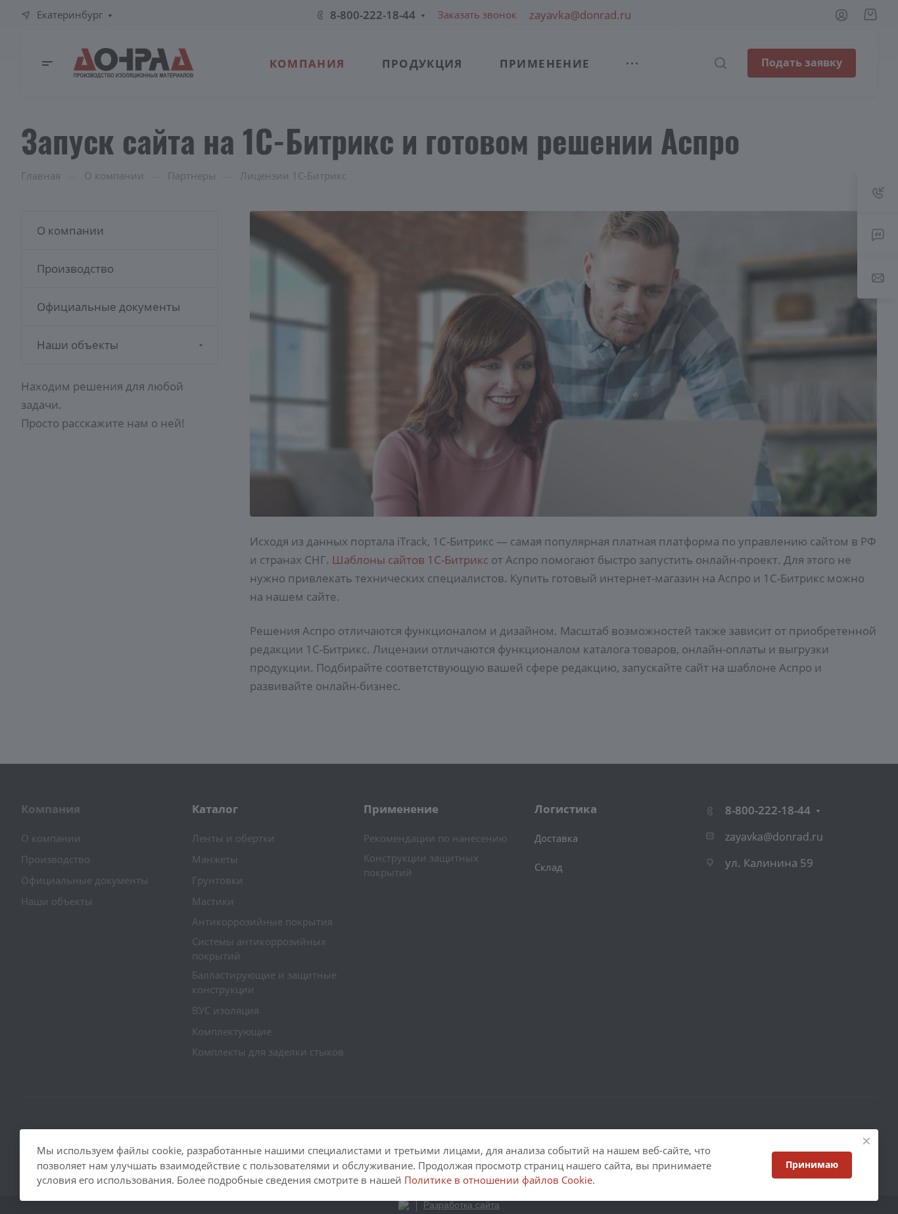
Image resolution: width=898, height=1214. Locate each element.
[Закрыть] (866, 1141)
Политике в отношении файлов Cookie (498, 1179)
